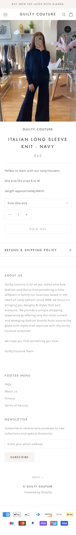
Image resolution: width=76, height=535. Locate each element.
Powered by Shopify (38, 492)
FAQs (8, 384)
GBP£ (36, 477)
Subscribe (19, 457)
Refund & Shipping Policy (31, 250)
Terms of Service (16, 405)
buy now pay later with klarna (38, 4)
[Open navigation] (5, 14)
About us (11, 391)
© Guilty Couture (38, 486)
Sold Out (38, 229)
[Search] (64, 14)
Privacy (10, 398)
